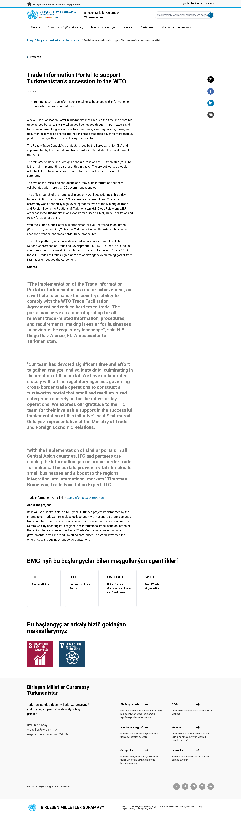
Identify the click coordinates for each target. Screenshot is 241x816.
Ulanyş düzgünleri (145, 808)
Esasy (30, 40)
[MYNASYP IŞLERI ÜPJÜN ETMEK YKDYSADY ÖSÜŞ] (41, 654)
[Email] (210, 115)
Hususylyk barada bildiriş (191, 806)
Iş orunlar (177, 750)
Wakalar (177, 727)
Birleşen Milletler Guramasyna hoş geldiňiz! (56, 4)
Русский (209, 3)
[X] (210, 79)
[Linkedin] (210, 103)
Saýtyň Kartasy (128, 808)
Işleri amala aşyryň (131, 727)
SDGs (175, 704)
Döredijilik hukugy (138, 806)
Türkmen (196, 3)
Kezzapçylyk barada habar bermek (162, 806)
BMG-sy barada (129, 704)
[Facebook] (210, 91)
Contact (124, 806)
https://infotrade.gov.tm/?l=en (84, 497)
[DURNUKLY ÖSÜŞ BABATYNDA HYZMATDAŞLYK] (73, 654)
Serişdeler (126, 750)
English (184, 3)
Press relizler (72, 40)
